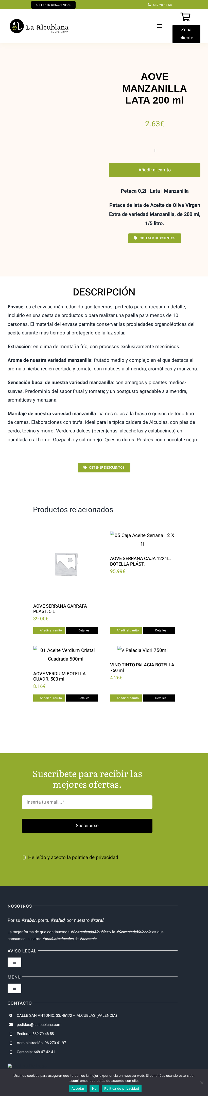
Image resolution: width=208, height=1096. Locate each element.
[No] (201, 1082)
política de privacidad (95, 857)
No (94, 1088)
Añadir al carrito (154, 170)
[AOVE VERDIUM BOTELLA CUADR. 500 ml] (65, 654)
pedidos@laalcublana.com (39, 1024)
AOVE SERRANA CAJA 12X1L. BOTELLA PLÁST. (140, 561)
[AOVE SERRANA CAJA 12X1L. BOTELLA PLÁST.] (142, 539)
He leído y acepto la (73, 857)
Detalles (83, 630)
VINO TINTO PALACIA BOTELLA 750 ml (142, 668)
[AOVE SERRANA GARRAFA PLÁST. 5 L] (65, 563)
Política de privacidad (121, 1088)
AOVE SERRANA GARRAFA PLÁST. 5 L (60, 609)
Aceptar (78, 1088)
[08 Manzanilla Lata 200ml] (50, 161)
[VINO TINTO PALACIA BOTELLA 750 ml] (142, 650)
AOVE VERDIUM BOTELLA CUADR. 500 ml (59, 676)
